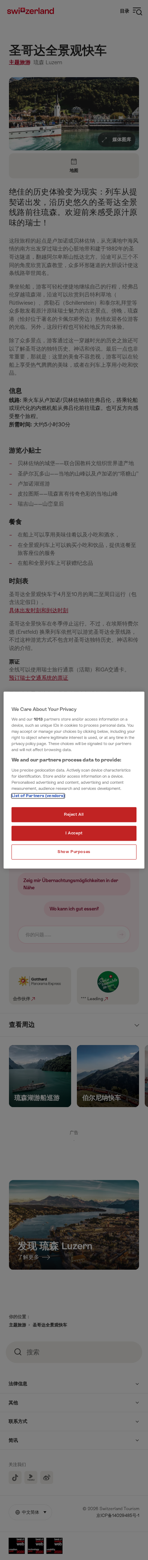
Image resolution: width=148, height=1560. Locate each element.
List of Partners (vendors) (38, 796)
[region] (74, 780)
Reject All (74, 814)
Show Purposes (73, 851)
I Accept (74, 833)
